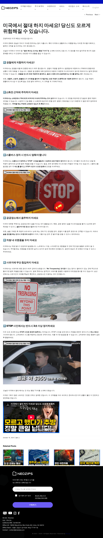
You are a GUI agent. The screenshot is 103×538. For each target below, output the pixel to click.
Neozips (68, 533)
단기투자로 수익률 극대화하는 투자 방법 (51, 2)
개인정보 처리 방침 (41, 498)
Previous (89, 15)
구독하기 (32, 505)
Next (96, 15)
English (96, 8)
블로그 (18, 437)
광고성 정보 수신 (40, 495)
